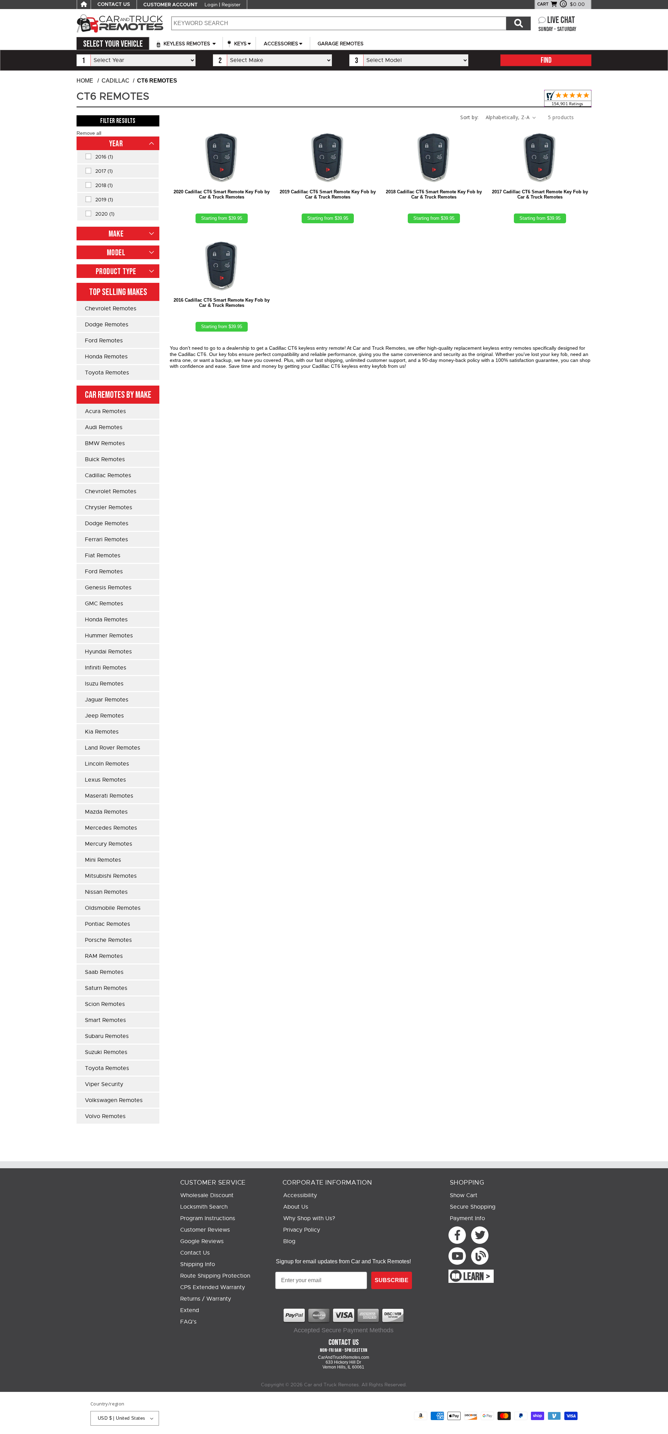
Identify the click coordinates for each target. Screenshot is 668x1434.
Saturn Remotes (106, 988)
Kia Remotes (102, 731)
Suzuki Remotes (106, 1052)
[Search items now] (518, 23)
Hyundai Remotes (108, 651)
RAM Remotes (104, 956)
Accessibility (300, 1195)
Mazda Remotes (106, 811)
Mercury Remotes (108, 843)
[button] (89, 133)
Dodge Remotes (106, 324)
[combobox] (338, 23)
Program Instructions (207, 1218)
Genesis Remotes (108, 587)
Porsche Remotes (108, 940)
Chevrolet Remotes (110, 308)
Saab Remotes (104, 972)
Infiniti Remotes (105, 667)
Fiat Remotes (102, 555)
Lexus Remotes (105, 779)
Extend (189, 1310)
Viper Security (104, 1084)
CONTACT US (113, 4)
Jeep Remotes (104, 715)
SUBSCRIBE (391, 1280)
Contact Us (195, 1252)
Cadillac (115, 81)
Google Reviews (202, 1241)
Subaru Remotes (107, 1036)
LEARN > (476, 1277)
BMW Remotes (105, 443)
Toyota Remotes (107, 372)
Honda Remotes (106, 356)
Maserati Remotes (109, 795)
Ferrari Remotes (106, 539)
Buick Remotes (105, 459)
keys (240, 43)
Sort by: (469, 117)
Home (85, 81)
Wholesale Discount (206, 1195)
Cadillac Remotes (108, 475)
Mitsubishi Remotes (111, 876)
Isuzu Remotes (104, 683)
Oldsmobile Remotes (113, 908)
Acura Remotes (105, 411)
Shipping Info (197, 1264)
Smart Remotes (105, 1020)
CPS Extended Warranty (212, 1287)
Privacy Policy (301, 1229)
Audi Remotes (103, 427)
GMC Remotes (104, 603)
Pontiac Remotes (107, 924)
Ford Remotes (104, 340)
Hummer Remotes (109, 635)
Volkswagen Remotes (114, 1100)
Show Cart (463, 1195)
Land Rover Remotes (112, 747)
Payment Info (467, 1218)
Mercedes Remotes (111, 827)
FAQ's (188, 1321)
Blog (289, 1241)
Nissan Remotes (106, 892)
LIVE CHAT (561, 20)
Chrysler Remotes (108, 507)
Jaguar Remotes (106, 699)
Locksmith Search (204, 1206)
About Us (295, 1206)
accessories (281, 43)
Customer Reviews (205, 1229)
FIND (546, 60)
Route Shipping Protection (215, 1275)
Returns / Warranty (205, 1298)
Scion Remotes (105, 1004)
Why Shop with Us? (309, 1218)
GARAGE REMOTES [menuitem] (341, 43)
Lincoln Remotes (107, 763)
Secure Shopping (472, 1206)
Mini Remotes (103, 859)
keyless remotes (187, 43)
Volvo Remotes (105, 1116)
